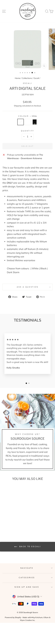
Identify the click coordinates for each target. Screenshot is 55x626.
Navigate (26, 568)
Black (35, 122)
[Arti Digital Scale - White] (8, 520)
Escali (36, 78)
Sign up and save (27, 587)
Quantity (27, 131)
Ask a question (27, 287)
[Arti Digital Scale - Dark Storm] (12, 520)
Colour (27, 116)
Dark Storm (28, 122)
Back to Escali (29, 546)
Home (17, 78)
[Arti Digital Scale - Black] (15, 520)
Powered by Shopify (13, 617)
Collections (27, 78)
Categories (27, 577)
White (20, 122)
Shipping (18, 105)
